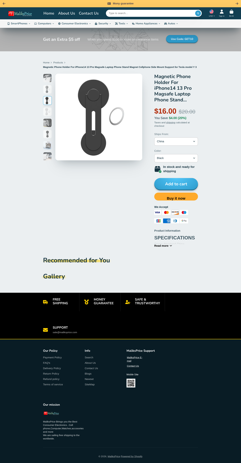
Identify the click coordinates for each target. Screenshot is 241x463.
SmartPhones (19, 23)
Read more (161, 245)
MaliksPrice (114, 456)
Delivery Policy (52, 368)
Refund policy (51, 379)
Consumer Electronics (75, 23)
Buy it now (176, 198)
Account (221, 13)
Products (58, 62)
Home (48, 13)
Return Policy (51, 373)
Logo (23, 13)
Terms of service (53, 384)
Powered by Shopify (131, 456)
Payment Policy (52, 357)
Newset (89, 379)
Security (103, 23)
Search (89, 357)
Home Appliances (146, 23)
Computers (44, 23)
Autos (171, 23)
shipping (170, 122)
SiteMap (90, 384)
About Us (66, 13)
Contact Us (89, 13)
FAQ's (46, 362)
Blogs (88, 373)
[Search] (198, 13)
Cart (231, 13)
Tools (122, 23)
